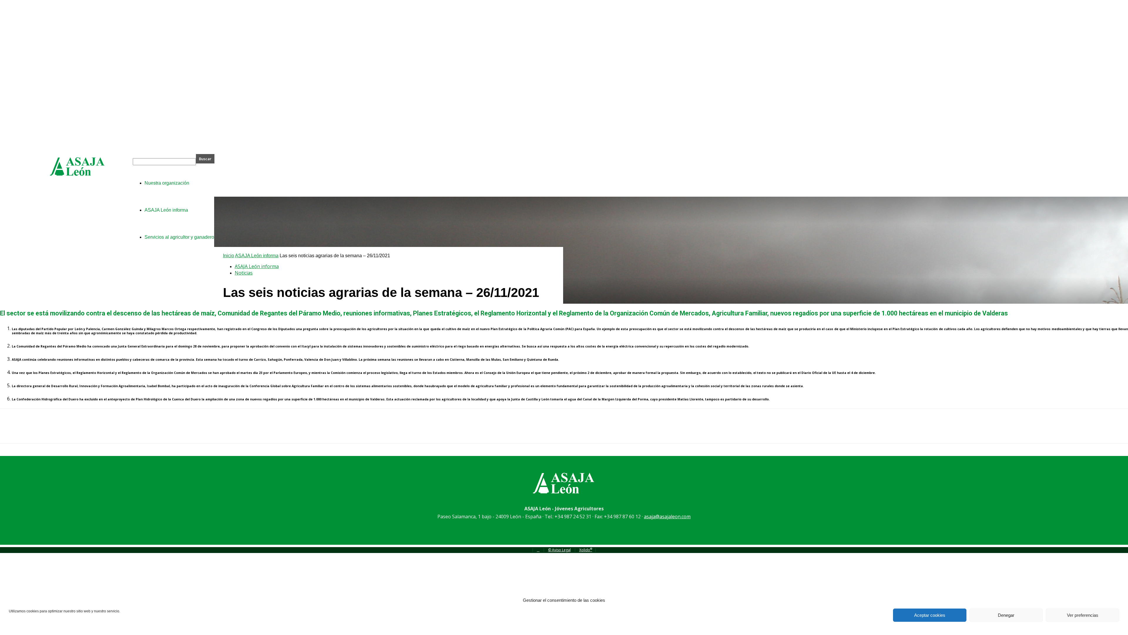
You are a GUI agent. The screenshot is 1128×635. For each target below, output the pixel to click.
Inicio (228, 255)
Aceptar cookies (929, 615)
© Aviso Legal (559, 549)
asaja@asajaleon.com (667, 516)
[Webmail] (538, 549)
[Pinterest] (52, 431)
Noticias (244, 273)
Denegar (1006, 615)
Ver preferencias (1082, 615)
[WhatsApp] (73, 431)
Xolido (585, 549)
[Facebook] (9, 431)
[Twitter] (31, 431)
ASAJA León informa (256, 255)
